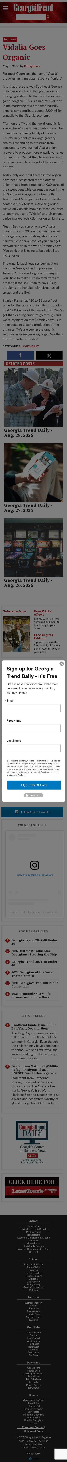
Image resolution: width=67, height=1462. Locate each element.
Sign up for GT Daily (34, 785)
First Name (14, 720)
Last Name (14, 740)
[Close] (61, 663)
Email (10, 700)
